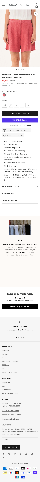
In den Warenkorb (20, 113)
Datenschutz (7, 390)
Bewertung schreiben (20, 306)
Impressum (6, 382)
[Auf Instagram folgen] (15, 454)
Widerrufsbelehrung (10, 393)
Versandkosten (15, 83)
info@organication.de (10, 419)
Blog (3, 358)
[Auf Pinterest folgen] (21, 454)
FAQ (3, 369)
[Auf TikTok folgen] (32, 454)
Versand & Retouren (10, 361)
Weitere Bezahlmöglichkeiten (20, 125)
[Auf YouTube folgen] (26, 454)
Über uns (5, 350)
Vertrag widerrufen (9, 372)
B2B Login (5, 365)
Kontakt (5, 354)
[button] (4, 95)
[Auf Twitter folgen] (9, 454)
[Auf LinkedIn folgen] (3, 458)
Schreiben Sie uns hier (10, 410)
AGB (3, 386)
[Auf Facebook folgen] (3, 454)
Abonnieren (11, 447)
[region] (20, 327)
